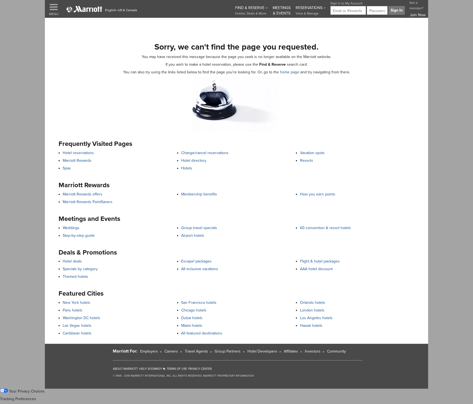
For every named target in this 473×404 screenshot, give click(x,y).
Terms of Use (177, 369)
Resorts (306, 160)
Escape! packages (196, 261)
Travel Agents (196, 351)
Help (142, 369)
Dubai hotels (192, 318)
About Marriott (125, 369)
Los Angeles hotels (316, 318)
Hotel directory (193, 160)
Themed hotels (75, 276)
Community (336, 351)
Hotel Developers (262, 351)
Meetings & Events (282, 10)
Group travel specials (199, 228)
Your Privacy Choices (26, 391)
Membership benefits (199, 194)
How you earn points (317, 194)
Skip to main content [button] (20, 24)
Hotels (186, 168)
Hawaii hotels (311, 325)
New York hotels (76, 302)
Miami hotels (191, 325)
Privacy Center (200, 369)
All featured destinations (201, 333)
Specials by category (80, 269)
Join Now (418, 15)
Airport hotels (192, 235)
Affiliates (291, 351)
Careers (171, 351)
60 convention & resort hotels (325, 228)
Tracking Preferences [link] (18, 399)
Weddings (71, 228)
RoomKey (155, 369)
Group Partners (228, 351)
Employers (149, 351)
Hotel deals (72, 261)
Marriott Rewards (77, 160)
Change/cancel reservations (205, 153)
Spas (67, 168)
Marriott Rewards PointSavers (88, 202)
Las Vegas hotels (77, 325)
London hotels (312, 310)
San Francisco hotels (199, 302)
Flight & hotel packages (320, 261)
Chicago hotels (193, 310)
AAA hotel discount (316, 269)
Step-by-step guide (79, 235)
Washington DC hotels (81, 318)
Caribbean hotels (77, 333)
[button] (53, 9)
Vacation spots (312, 153)
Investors (313, 351)
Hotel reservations (78, 153)
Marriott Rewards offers (82, 194)
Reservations (310, 10)
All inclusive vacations (199, 269)
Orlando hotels (312, 302)
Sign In (397, 10)
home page (289, 72)
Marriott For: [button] (125, 351)
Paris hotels (72, 310)
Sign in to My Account (346, 3)
